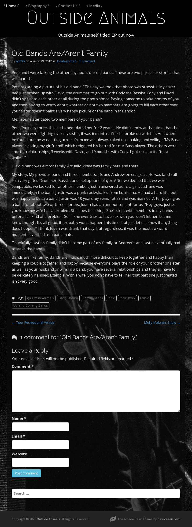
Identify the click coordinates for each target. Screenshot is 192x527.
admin (20, 61)
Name (19, 418)
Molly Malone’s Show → (162, 322)
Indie (111, 298)
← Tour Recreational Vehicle (33, 322)
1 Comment (87, 61)
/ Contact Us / (68, 5)
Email (18, 436)
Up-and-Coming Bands (30, 305)
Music (144, 298)
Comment (23, 366)
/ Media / (94, 5)
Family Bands (93, 298)
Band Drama (68, 298)
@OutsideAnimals (40, 298)
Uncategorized (66, 61)
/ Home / (11, 5)
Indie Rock (127, 298)
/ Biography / (37, 5)
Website (19, 454)
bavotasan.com (169, 519)
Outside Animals (96, 17)
